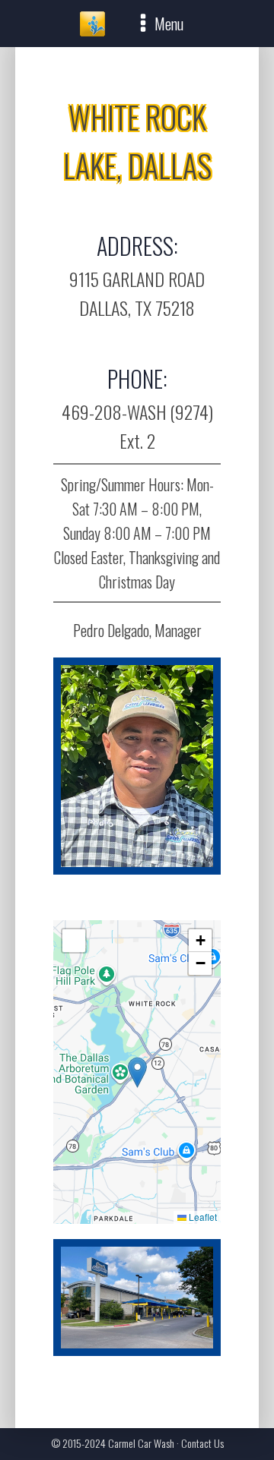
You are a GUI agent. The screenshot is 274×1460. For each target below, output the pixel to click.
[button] (137, 1072)
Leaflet (201, 1216)
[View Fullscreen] (73, 940)
